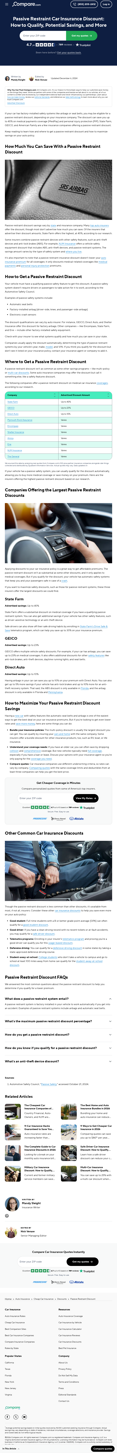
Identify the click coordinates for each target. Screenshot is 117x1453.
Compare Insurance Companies (20, 1342)
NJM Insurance (67, 243)
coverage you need (41, 758)
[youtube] (24, 1417)
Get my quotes (80, 35)
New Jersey (10, 1388)
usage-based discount (60, 942)
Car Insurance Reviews (69, 1335)
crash (64, 580)
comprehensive (32, 750)
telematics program (73, 939)
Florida (85, 688)
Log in (106, 4)
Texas (7, 1369)
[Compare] (26, 4)
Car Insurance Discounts (69, 1342)
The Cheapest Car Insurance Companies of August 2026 (37, 1107)
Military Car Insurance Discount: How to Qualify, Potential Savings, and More (40, 1169)
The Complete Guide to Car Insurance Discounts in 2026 (40, 1148)
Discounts (62, 1299)
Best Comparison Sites (15, 1329)
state (53, 225)
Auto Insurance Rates (15, 1316)
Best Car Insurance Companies (19, 1335)
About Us (62, 1362)
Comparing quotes (39, 767)
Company (63, 1356)
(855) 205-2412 (87, 4)
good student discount (35, 924)
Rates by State (12, 1348)
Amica (10, 438)
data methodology (73, 97)
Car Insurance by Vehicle (70, 1322)
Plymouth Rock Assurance (19, 420)
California (9, 1362)
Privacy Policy (64, 1369)
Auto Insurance (22, 1299)
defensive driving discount (67, 948)
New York (9, 1382)
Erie (9, 444)
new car (19, 715)
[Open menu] (7, 4)
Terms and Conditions (68, 1382)
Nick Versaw (41, 80)
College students (48, 957)
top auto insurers (99, 225)
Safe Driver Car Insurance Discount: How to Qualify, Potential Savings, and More (96, 1148)
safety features (96, 655)
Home (8, 1299)
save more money (25, 723)
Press (61, 1388)
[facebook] (7, 1417)
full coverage (95, 750)
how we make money (16, 97)
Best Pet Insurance (67, 1348)
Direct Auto (12, 414)
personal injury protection (35, 265)
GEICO (10, 408)
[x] (15, 1417)
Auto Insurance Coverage (70, 1316)
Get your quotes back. (69, 52)
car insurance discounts (67, 910)
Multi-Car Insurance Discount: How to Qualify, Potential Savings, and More (96, 1169)
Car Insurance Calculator (70, 1329)
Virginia (8, 1394)
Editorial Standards (67, 1394)
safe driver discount (44, 933)
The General (13, 456)
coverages (102, 383)
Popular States (13, 1356)
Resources (64, 1309)
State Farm (12, 402)
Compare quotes (102, 1448)
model (49, 346)
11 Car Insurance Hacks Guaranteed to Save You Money (38, 1128)
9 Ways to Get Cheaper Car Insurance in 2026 (96, 1128)
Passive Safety (49, 1084)
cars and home (62, 734)
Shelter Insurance (15, 432)
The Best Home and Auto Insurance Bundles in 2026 (95, 1107)
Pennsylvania (55, 692)
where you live (74, 251)
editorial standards (42, 97)
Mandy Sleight (18, 80)
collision (14, 750)
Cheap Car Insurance (43, 1299)
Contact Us (63, 1401)
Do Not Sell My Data (68, 1375)
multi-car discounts (18, 372)
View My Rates (84, 798)
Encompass (12, 426)
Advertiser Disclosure (16, 103)
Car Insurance (12, 1309)
